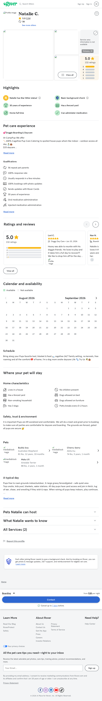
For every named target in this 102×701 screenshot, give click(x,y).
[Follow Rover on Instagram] (45, 690)
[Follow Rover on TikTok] (61, 690)
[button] (96, 4)
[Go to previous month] (5, 298)
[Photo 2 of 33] (66, 42)
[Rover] (10, 4)
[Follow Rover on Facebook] (40, 690)
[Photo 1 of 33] (28, 55)
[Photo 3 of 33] (66, 68)
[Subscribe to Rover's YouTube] (56, 690)
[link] (26, 451)
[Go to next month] (96, 298)
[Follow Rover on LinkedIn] (51, 690)
